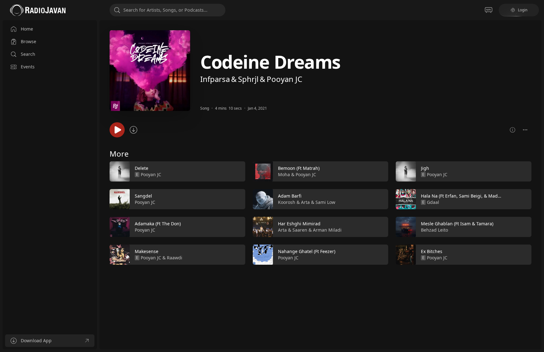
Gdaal (433, 202)
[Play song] (117, 129)
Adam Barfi (289, 196)
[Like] (236, 172)
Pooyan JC (284, 79)
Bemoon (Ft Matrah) (299, 168)
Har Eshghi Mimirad (299, 224)
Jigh (425, 168)
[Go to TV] (489, 10)
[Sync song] (133, 130)
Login (522, 10)
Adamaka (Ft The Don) (158, 224)
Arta (305, 202)
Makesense (146, 251)
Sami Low (325, 202)
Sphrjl (248, 79)
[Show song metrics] (512, 130)
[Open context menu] (525, 130)
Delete (141, 168)
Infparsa (215, 79)
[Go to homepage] (37, 10)
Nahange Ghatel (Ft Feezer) (306, 251)
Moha (284, 174)
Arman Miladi (327, 230)
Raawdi (174, 258)
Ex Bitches (431, 251)
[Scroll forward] (537, 212)
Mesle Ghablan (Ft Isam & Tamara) (457, 224)
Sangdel (143, 196)
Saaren (299, 230)
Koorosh (286, 202)
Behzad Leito (434, 230)
